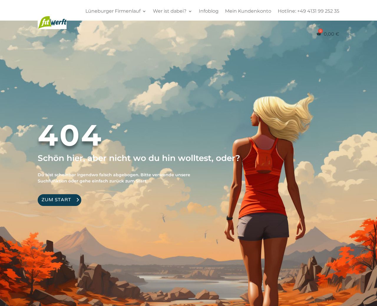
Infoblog (209, 11)
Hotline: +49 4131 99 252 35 (308, 11)
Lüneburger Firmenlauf (112, 11)
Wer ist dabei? (169, 11)
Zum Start (56, 200)
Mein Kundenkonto (248, 11)
